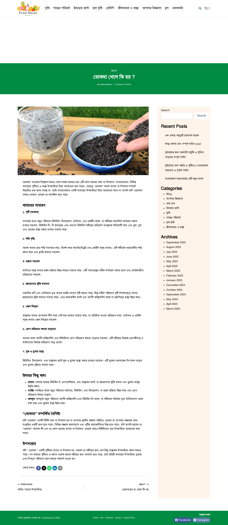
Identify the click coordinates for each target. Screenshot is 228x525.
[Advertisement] (114, 40)
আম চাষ (170, 203)
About (95, 518)
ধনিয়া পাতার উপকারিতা (30, 487)
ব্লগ (167, 8)
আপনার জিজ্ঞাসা (151, 8)
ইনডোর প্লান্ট (81, 8)
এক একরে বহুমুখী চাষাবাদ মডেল (182, 135)
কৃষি (47, 8)
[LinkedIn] (54, 468)
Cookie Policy (129, 518)
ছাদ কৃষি (97, 8)
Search (165, 110)
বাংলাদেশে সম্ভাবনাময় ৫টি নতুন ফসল (184, 178)
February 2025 (174, 275)
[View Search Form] (200, 8)
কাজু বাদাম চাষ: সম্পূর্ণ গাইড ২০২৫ (183, 144)
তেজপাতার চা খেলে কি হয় (135, 487)
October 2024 (174, 289)
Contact (118, 518)
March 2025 (173, 270)
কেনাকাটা (177, 8)
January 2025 (174, 280)
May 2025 (172, 261)
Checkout (109, 518)
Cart (101, 518)
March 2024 (173, 308)
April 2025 (171, 266)
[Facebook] (38, 468)
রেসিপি (110, 8)
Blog (114, 71)
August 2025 (173, 247)
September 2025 (176, 242)
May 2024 (172, 299)
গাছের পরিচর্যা (61, 8)
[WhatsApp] (49, 468)
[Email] (60, 468)
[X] (44, 468)
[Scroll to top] (209, 512)
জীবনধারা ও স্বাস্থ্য (128, 8)
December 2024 (175, 285)
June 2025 (172, 256)
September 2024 (176, 294)
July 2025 (171, 252)
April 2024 (171, 304)
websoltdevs (106, 84)
